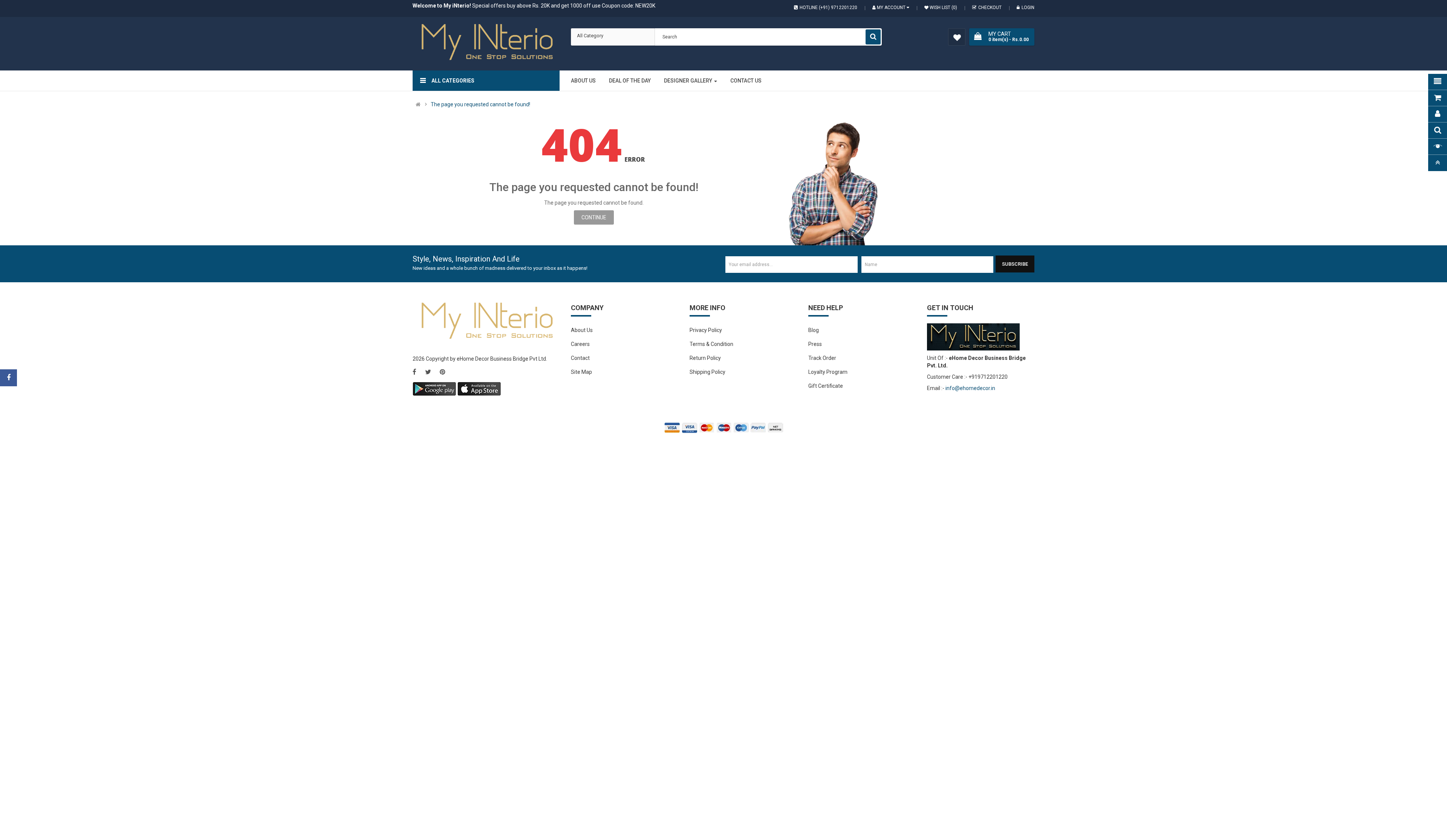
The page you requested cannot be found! (480, 104)
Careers (580, 344)
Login (1028, 7)
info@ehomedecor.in (970, 388)
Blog (813, 330)
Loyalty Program (827, 372)
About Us (582, 330)
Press (815, 344)
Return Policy (705, 358)
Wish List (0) (942, 7)
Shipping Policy (707, 372)
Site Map (581, 372)
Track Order (822, 358)
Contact (580, 358)
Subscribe (1015, 264)
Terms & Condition (711, 344)
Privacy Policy (706, 330)
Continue (593, 217)
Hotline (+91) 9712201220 (828, 7)
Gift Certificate (825, 386)
